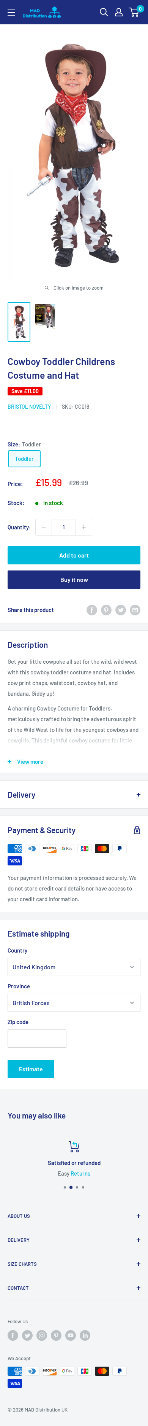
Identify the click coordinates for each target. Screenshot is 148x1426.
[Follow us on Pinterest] (56, 1335)
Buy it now (74, 579)
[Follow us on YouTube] (70, 1335)
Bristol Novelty (29, 406)
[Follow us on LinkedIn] (85, 1335)
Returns (80, 1173)
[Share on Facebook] (92, 609)
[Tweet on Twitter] (120, 609)
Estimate (31, 1068)
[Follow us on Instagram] (41, 1335)
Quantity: (19, 527)
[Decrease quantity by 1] (44, 527)
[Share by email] (135, 609)
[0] (134, 12)
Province (19, 986)
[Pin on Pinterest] (106, 609)
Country (17, 950)
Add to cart (74, 555)
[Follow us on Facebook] (13, 1335)
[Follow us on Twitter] (27, 1335)
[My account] (119, 12)
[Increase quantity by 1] (84, 527)
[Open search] (104, 12)
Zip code (18, 1021)
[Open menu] (11, 13)
